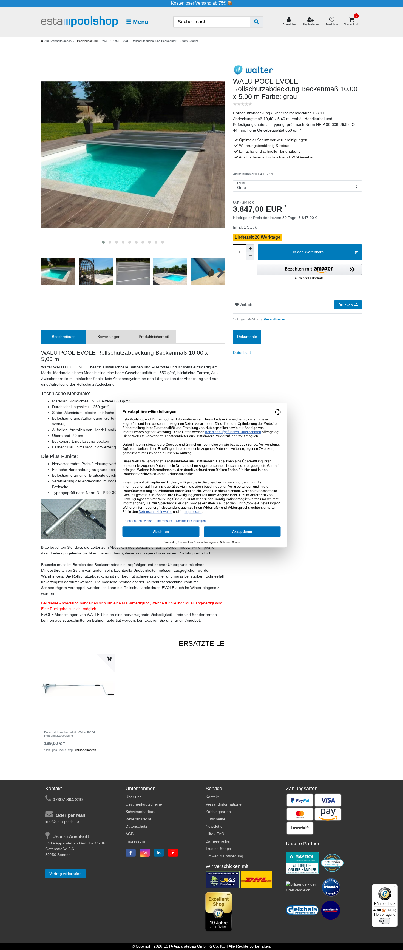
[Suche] (256, 22)
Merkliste (246, 305)
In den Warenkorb (308, 252)
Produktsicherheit (154, 336)
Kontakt (212, 797)
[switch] (384, 921)
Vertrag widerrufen (65, 873)
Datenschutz (136, 826)
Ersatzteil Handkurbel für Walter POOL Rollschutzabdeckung (70, 734)
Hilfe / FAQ (215, 834)
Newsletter (215, 826)
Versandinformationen (225, 804)
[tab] (63, 337)
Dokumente (247, 336)
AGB (130, 834)
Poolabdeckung (87, 40)
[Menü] (394, 887)
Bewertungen (108, 336)
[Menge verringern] (250, 256)
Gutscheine (215, 819)
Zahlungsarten (218, 811)
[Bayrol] (302, 862)
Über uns (133, 797)
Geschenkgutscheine (144, 804)
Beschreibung (64, 336)
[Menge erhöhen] (250, 248)
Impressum (135, 841)
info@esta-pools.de (62, 821)
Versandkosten (274, 319)
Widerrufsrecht (138, 819)
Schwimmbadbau (140, 811)
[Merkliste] (331, 22)
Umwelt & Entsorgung (224, 856)
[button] (309, 272)
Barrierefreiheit (218, 841)
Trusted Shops (218, 848)
